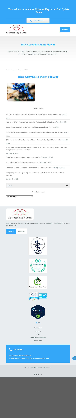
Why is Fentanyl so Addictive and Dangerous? (22, 162)
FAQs (38, 334)
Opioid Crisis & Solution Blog (38, 337)
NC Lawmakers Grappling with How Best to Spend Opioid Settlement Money (33, 114)
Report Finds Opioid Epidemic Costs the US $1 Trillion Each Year (29, 168)
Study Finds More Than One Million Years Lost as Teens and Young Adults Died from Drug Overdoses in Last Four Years (36, 148)
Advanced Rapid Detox (35, 367)
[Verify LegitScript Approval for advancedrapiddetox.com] (38, 311)
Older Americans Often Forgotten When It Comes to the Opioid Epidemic (32, 140)
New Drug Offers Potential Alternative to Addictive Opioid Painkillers (31, 122)
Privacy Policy (38, 340)
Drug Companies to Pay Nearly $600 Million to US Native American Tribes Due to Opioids (35, 174)
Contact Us (11, 231)
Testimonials (21, 231)
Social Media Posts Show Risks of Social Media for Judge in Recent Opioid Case (34, 132)
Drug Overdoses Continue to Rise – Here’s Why (23, 157)
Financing (38, 331)
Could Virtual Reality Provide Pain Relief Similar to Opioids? (27, 127)
